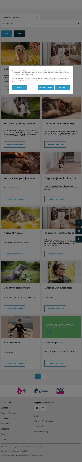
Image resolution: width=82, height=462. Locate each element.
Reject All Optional (46, 87)
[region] (41, 79)
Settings (19, 87)
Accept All (62, 87)
